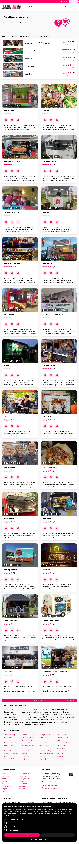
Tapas (25, 756)
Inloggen (64, 1)
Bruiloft (5, 781)
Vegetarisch (10, 759)
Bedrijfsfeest (24, 779)
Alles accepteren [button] (22, 835)
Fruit (43, 743)
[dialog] (39, 822)
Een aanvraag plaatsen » (51, 788)
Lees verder (14, 815)
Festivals (22, 776)
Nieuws (22, 789)
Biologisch (45, 735)
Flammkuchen (10, 743)
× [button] (74, 805)
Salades (61, 751)
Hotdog (8, 745)
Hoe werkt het (24, 774)
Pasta (7, 751)
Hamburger (63, 743)
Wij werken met (25, 786)
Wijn (43, 759)
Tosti (43, 756)
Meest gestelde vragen (7, 787)
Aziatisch (9, 735)
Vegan (61, 756)
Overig (44, 745)
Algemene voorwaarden (46, 842)
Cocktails (44, 737)
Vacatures (5, 791)
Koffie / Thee (28, 745)
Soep (25, 753)
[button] (39, 839)
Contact (22, 781)
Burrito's (8, 737)
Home (4, 774)
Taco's (60, 753)
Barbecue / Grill (29, 735)
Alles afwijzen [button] (58, 835)
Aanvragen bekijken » (50, 785)
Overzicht (23, 784)
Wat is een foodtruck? (6, 777)
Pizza (25, 751)
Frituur (26, 743)
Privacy (56, 842)
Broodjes (62, 735)
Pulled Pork (45, 751)
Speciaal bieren (46, 753)
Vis (24, 759)
